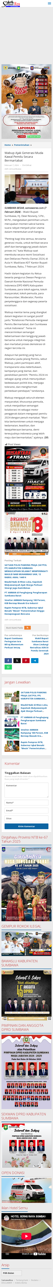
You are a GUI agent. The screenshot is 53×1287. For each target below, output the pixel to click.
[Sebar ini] (8, 660)
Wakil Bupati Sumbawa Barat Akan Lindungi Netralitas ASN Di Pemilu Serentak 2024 (39, 644)
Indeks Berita (21, 1282)
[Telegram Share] (34, 660)
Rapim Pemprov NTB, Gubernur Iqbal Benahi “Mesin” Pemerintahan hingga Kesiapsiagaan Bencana (24, 610)
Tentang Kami (22, 1280)
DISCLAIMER (6, 1282)
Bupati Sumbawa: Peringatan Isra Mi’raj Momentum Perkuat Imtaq (14, 641)
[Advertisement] (26, 35)
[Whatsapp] (8, 667)
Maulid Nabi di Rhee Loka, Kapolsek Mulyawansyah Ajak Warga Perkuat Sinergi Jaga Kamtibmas (23, 584)
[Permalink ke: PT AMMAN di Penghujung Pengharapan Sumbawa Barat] (12, 721)
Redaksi (34, 1280)
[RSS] (27, 628)
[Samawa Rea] (10, 3)
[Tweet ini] (17, 660)
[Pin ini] (26, 660)
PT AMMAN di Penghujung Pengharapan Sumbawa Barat (34, 720)
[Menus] (49, 3)
